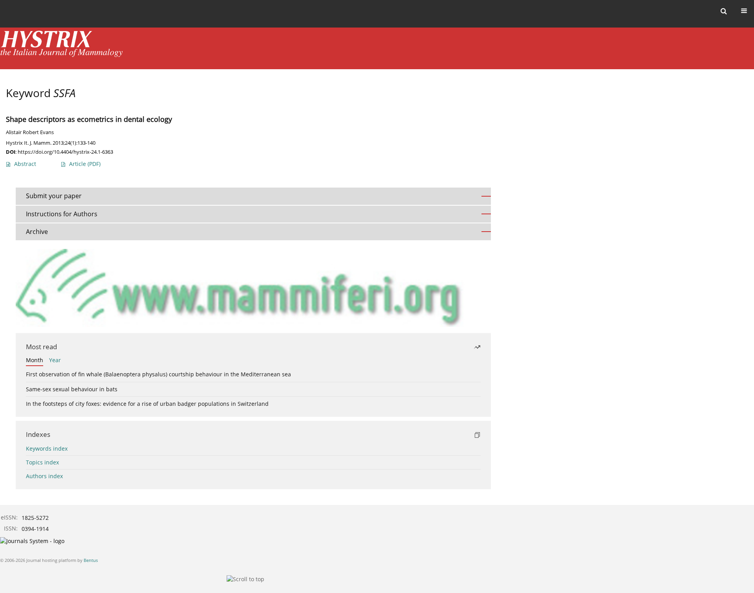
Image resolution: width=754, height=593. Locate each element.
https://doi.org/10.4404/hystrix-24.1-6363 (65, 151)
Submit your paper (54, 196)
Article (85, 164)
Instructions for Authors (61, 214)
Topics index (42, 462)
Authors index (44, 476)
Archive (37, 231)
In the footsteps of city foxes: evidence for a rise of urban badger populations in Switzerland (147, 403)
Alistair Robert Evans (30, 132)
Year (55, 360)
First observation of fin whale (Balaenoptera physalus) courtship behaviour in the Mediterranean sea (158, 374)
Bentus (91, 560)
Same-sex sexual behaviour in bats (71, 389)
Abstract (25, 164)
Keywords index (47, 448)
